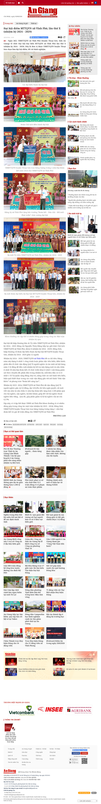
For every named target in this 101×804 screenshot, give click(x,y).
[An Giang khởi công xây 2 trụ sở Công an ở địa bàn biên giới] (13, 531)
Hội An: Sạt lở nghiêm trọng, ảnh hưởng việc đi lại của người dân (89, 280)
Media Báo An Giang (26, 763)
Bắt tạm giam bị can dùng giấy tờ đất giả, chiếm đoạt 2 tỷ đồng (88, 243)
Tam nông (25, 759)
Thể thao (38, 755)
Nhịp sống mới (12, 759)
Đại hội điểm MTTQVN (19, 424)
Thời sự (33, 23)
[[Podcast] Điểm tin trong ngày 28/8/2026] (56, 633)
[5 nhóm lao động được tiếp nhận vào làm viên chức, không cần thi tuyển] (56, 441)
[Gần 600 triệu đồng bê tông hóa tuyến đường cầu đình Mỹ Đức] (13, 558)
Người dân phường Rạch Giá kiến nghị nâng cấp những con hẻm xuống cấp (82, 201)
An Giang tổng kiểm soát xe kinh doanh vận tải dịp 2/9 (88, 261)
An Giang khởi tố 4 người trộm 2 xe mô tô (89, 251)
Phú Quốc (53, 424)
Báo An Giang (8, 427)
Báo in (94, 793)
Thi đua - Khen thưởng (79, 78)
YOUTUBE (84, 753)
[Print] (61, 37)
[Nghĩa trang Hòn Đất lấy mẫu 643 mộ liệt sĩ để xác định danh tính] (13, 507)
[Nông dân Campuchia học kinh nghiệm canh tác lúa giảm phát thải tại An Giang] (34, 607)
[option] (22, 710)
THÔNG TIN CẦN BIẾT (13, 720)
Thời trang (39, 759)
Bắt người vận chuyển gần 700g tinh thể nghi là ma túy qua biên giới (89, 271)
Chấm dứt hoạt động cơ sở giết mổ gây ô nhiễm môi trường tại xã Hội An (82, 207)
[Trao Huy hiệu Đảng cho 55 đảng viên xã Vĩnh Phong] (34, 633)
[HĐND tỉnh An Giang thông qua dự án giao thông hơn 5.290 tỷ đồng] (13, 472)
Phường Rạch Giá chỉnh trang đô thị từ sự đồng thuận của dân (82, 196)
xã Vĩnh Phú (30, 424)
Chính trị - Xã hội (41, 749)
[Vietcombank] (22, 710)
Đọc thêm (9, 497)
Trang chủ (9, 23)
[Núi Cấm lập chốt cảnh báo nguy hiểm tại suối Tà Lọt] (13, 582)
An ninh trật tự (75, 213)
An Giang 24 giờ (22, 23)
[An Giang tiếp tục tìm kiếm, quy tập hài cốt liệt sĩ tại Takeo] (13, 607)
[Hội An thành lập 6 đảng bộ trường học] (56, 607)
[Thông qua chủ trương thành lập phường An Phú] (74, 70)
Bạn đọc (72, 168)
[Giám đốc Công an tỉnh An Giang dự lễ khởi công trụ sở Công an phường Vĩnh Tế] (34, 531)
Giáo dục (24, 752)
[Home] (19, 3)
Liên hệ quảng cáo (67, 3)
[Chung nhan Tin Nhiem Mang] (28, 772)
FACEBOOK (76, 753)
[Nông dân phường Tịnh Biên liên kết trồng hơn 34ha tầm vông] (34, 582)
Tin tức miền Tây (13, 762)
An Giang (60, 424)
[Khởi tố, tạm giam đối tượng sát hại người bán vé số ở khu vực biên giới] (34, 507)
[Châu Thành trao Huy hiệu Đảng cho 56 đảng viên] (13, 633)
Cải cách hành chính (78, 122)
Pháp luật (53, 752)
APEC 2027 (39, 424)
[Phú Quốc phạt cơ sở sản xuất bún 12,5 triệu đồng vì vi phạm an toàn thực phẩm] (34, 472)
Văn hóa (24, 755)
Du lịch (52, 759)
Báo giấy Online (82, 3)
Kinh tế (10, 752)
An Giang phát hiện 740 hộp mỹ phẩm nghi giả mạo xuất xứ (89, 289)
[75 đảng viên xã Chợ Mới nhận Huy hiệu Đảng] (56, 582)
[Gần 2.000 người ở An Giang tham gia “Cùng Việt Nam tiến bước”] (56, 531)
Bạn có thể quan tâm (14, 431)
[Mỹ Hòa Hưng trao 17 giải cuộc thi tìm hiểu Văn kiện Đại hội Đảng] (34, 558)
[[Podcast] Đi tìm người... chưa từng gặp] (34, 441)
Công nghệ (39, 752)
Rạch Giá (46, 424)
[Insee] (50, 709)
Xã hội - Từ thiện (55, 749)
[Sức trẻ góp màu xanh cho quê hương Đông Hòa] (56, 558)
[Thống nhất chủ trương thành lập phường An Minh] (74, 62)
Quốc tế (10, 755)
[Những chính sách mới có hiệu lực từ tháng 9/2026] (56, 472)
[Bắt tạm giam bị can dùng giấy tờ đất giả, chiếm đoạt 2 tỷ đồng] (56, 507)
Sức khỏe (53, 755)
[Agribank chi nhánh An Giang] (79, 710)
